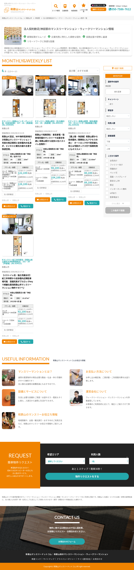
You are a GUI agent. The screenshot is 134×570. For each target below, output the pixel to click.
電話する (26, 206)
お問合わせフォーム (67, 541)
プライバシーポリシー (66, 559)
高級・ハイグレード (118, 176)
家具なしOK (115, 180)
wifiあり (113, 193)
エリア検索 (56, 10)
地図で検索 (119, 68)
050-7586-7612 (121, 9)
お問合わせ (10, 206)
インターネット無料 (118, 189)
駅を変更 (117, 91)
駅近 (112, 184)
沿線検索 (65, 10)
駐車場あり (114, 197)
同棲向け (113, 168)
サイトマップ (49, 559)
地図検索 (74, 10)
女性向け (113, 160)
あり (111, 104)
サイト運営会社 (84, 559)
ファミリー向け (116, 164)
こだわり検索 (84, 10)
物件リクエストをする (87, 476)
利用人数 (95, 454)
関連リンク (36, 559)
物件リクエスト (98, 9)
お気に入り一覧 (99, 5)
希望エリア (53, 454)
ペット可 (113, 172)
